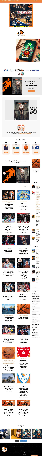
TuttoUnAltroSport (35, 332)
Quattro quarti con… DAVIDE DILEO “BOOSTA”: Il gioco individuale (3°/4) (23, 412)
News (28, 63)
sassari (32, 327)
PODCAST (35, 444)
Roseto (8, 362)
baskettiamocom (35, 298)
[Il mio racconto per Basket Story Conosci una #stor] (26, 434)
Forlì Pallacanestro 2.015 (11, 361)
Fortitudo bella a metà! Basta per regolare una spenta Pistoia (23, 251)
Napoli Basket (24, 315)
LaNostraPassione (34, 311)
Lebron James (34, 312)
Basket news (26, 152)
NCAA (12, 201)
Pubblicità (9, 0)
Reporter (13, 0)
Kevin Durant (33, 309)
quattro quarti (6, 407)
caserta (33, 303)
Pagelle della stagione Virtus (38, 188)
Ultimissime (6, 63)
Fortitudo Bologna (20, 224)
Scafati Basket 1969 (11, 362)
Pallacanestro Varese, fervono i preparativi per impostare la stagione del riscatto (23, 363)
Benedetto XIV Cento (10, 360)
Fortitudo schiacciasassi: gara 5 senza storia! (8, 229)
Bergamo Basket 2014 (5, 361)
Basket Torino (6, 360)
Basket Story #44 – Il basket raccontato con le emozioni (16, 161)
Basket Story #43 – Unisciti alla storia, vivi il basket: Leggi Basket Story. (23, 274)
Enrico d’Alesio (34, 304)
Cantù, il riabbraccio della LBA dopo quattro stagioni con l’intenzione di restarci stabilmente (23, 391)
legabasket (34, 314)
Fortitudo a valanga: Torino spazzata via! (23, 296)
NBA (12, 63)
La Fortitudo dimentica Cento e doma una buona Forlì (8, 297)
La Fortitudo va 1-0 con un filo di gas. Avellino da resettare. (23, 229)
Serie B (37, 238)
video (36, 218)
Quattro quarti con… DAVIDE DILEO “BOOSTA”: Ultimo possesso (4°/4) (8, 412)
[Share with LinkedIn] (28, 186)
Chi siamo (5, 0)
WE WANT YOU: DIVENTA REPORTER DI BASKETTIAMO (8, 206)
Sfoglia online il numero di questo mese (25, 133)
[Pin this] (29, 186)
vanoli (38, 335)
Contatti (17, 0)
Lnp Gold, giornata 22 (38, 212)
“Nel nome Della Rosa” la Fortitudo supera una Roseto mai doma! (8, 273)
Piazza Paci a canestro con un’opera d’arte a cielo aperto (23, 206)
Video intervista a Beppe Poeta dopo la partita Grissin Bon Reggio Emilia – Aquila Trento (38, 223)
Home (2, 0)
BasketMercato (8, 201)
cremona (36, 303)
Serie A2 (23, 63)
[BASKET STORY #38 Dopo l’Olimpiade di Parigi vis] (16, 434)
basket (34, 291)
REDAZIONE (32, 88)
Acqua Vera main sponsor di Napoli (23, 317)
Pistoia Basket (5, 362)
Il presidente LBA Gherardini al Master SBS (9, 318)
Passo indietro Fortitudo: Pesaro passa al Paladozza (8, 339)
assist (38, 290)
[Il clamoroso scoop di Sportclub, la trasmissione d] (5, 434)
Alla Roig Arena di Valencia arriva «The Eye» (8, 388)
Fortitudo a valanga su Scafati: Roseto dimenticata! (23, 340)
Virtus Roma (38, 337)
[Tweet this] (27, 186)
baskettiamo (35, 295)
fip (37, 304)
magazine (24, 269)
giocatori (34, 306)
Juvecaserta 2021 (38, 237)
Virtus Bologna (38, 186)
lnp (39, 314)
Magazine (35, 63)
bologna (33, 301)
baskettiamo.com (36, 296)
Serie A (17, 63)
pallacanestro (35, 324)
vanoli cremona (34, 337)
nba (35, 319)
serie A (36, 327)
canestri (38, 301)
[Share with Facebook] (26, 186)
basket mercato (34, 293)
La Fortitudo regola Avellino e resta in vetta (8, 250)
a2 (32, 290)
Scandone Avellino (11, 363)
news (33, 321)
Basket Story (20, 269)
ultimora (34, 335)
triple (33, 330)
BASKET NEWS (25, 444)
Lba (38, 311)
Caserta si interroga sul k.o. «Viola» (37, 240)
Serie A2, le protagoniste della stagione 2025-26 (8, 367)
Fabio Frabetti (10, 232)
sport (33, 329)
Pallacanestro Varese (23, 358)
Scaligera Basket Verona (6, 363)
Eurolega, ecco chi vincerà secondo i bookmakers (38, 233)
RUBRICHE (9, 407)
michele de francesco (34, 317)
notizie (37, 321)
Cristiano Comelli (10, 370)
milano (33, 319)
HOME (6, 444)
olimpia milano (34, 322)
